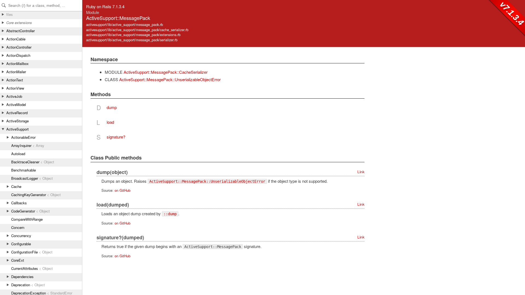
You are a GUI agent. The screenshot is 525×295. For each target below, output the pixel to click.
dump (112, 107)
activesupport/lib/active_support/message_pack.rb (124, 24)
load (110, 122)
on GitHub (122, 190)
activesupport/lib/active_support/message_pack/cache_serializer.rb (137, 29)
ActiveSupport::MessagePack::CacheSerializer (166, 72)
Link (360, 171)
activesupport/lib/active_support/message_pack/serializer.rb (131, 39)
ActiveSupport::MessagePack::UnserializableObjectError (170, 79)
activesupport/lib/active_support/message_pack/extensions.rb (133, 34)
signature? (116, 137)
